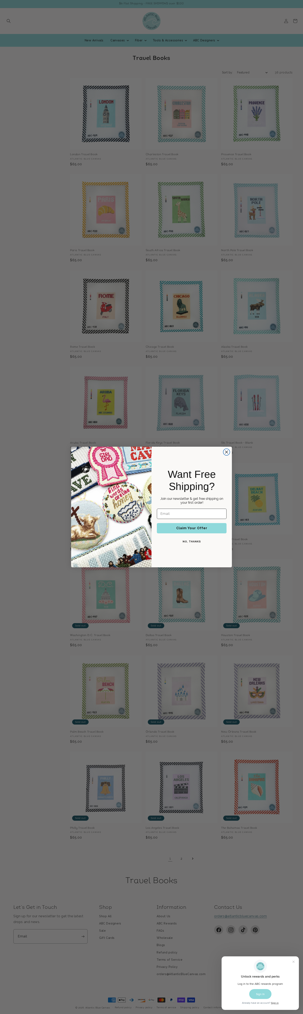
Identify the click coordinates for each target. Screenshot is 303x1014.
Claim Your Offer (191, 528)
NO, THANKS (192, 541)
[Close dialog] (226, 452)
